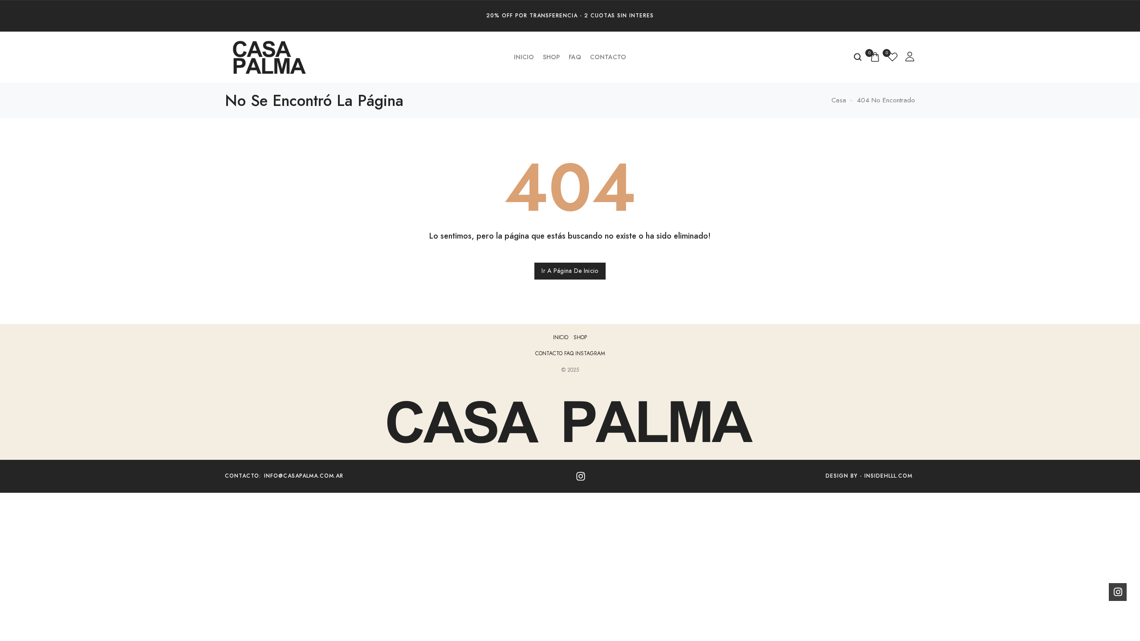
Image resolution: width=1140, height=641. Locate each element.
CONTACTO (549, 353)
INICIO (560, 337)
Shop (551, 57)
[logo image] (269, 56)
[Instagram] (580, 476)
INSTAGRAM (590, 353)
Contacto (608, 57)
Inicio (524, 57)
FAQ (575, 57)
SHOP (580, 337)
